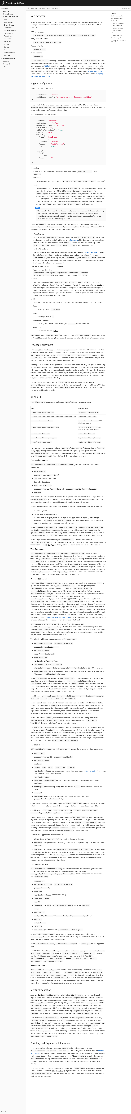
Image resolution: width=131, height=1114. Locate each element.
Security (6, 47)
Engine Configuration (117, 16)
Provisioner (8, 36)
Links (4, 67)
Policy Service (9, 33)
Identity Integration (116, 38)
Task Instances (116, 30)
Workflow (7, 55)
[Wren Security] (4, 3)
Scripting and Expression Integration (118, 41)
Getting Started (8, 14)
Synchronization (9, 53)
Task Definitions (117, 25)
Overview (6, 11)
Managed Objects (10, 30)
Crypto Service (9, 25)
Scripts (6, 44)
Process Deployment (117, 18)
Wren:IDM (4, 8)
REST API (114, 21)
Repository (7, 39)
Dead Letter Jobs (117, 35)
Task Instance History (118, 33)
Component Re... (44, 8)
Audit (5, 19)
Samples (6, 61)
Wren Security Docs (15, 3)
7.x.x (116, 8)
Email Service (8, 28)
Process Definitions (118, 23)
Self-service (8, 50)
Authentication (9, 22)
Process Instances (117, 28)
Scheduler (7, 42)
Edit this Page (125, 8)
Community (7, 64)
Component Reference (10, 17)
